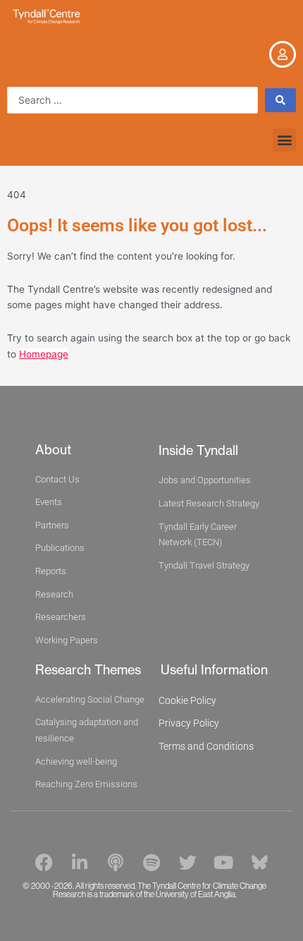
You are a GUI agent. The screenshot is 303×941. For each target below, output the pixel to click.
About (53, 450)
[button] (284, 140)
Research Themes (88, 670)
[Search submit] (280, 100)
